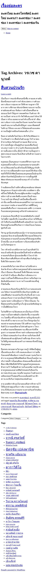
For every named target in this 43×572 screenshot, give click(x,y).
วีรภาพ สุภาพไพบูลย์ (17, 501)
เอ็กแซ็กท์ (11, 561)
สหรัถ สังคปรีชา (13, 514)
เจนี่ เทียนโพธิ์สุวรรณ (13, 556)
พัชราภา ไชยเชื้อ (13, 485)
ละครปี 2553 (35, 398)
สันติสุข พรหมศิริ (15, 517)
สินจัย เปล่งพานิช (10, 524)
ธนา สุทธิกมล (11, 477)
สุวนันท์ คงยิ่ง (12, 529)
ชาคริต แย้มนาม (16, 454)
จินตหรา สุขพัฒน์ (15, 442)
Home (8, 33)
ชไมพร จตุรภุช (10, 458)
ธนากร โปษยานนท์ (11, 474)
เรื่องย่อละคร (11, 5)
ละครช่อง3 (24, 398)
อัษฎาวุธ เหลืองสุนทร (12, 539)
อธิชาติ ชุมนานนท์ (14, 536)
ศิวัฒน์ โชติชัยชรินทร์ (12, 511)
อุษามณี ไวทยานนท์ (13, 545)
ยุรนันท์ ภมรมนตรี (13, 490)
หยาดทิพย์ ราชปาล (14, 533)
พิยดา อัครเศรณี (11, 488)
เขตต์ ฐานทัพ (12, 548)
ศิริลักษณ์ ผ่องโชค (12, 509)
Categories (5, 418)
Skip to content (13, 29)
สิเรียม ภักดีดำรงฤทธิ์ (12, 526)
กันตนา (9, 431)
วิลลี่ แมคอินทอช (11, 498)
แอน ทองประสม (14, 565)
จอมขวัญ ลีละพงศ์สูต (18, 401)
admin (14, 409)
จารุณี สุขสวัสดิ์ (15, 437)
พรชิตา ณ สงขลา (13, 482)
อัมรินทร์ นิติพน (31, 407)
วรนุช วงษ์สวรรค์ (12, 495)
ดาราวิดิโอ (13, 467)
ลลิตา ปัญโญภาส (11, 493)
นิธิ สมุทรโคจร (31, 404)
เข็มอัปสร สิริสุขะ (11, 551)
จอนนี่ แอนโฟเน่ (12, 434)
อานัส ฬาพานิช (12, 542)
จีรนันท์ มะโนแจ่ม (11, 445)
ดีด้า (7, 471)
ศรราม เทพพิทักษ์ (16, 505)
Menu (4, 29)
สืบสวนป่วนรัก (12, 87)
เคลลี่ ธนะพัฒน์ (11, 553)
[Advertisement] (21, 51)
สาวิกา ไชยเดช (12, 521)
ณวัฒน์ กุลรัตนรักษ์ (12, 460)
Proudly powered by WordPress (13, 570)
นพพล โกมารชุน (11, 479)
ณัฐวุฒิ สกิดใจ (12, 463)
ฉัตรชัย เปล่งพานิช (20, 449)
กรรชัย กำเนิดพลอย (11, 427)
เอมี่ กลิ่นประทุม (10, 558)
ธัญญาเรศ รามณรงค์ (15, 404)
